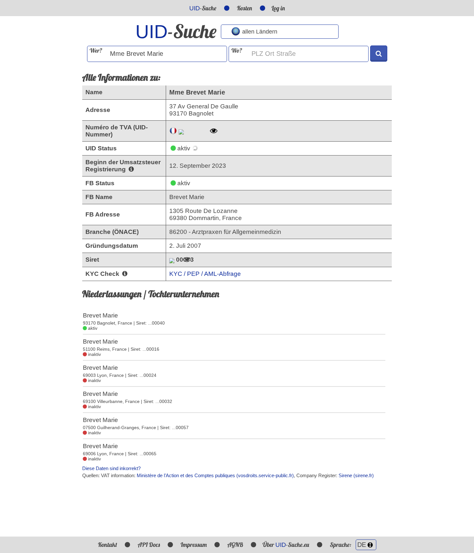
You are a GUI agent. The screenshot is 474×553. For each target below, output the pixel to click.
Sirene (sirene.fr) (356, 475)
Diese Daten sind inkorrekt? (111, 468)
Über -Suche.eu (285, 544)
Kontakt (107, 544)
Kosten (244, 8)
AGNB (235, 544)
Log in (278, 8)
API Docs (149, 544)
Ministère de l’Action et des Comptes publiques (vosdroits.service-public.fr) (215, 475)
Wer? (96, 50)
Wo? (236, 50)
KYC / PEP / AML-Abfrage (205, 273)
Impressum (194, 544)
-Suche (202, 8)
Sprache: (341, 544)
